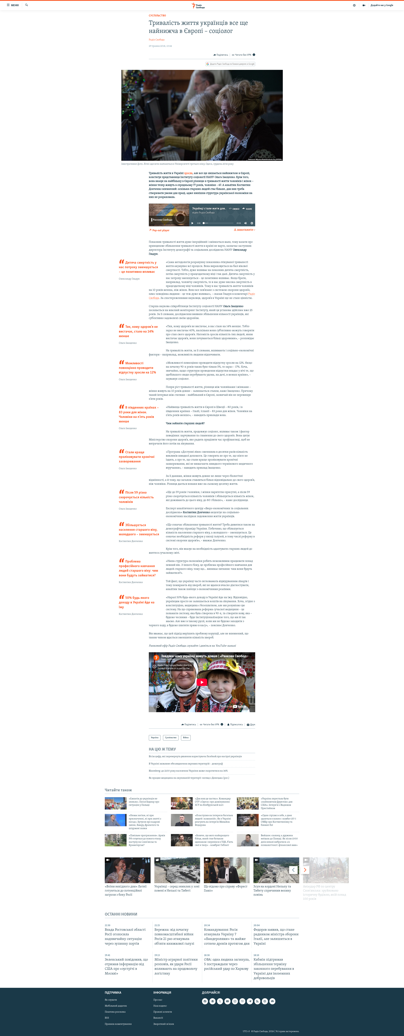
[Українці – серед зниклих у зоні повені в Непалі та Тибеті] (177, 870)
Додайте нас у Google (382, 5)
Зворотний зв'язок (163, 1024)
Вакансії (158, 1018)
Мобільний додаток (116, 1006)
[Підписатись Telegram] (250, 1001)
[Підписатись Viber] (242, 1001)
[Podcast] (265, 1001)
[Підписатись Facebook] (205, 1001)
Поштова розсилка (115, 1012)
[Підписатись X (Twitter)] (220, 1001)
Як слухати (111, 1000)
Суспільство (157, 15)
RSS (107, 1018)
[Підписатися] (272, 1001)
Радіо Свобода (157, 40)
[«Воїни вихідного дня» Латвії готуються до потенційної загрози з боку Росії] (128, 870)
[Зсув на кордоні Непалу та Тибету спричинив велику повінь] (276, 870)
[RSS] (257, 1001)
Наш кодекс (160, 1006)
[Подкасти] (354, 5)
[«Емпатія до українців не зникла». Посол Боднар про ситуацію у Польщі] (116, 803)
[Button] (220, 55)
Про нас (157, 1000)
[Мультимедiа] (364, 5)
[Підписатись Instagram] (235, 1001)
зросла (188, 173)
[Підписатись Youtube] (227, 1001)
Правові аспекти (162, 1012)
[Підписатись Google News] (212, 1001)
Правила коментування (118, 1024)
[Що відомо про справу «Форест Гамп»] (227, 870)
